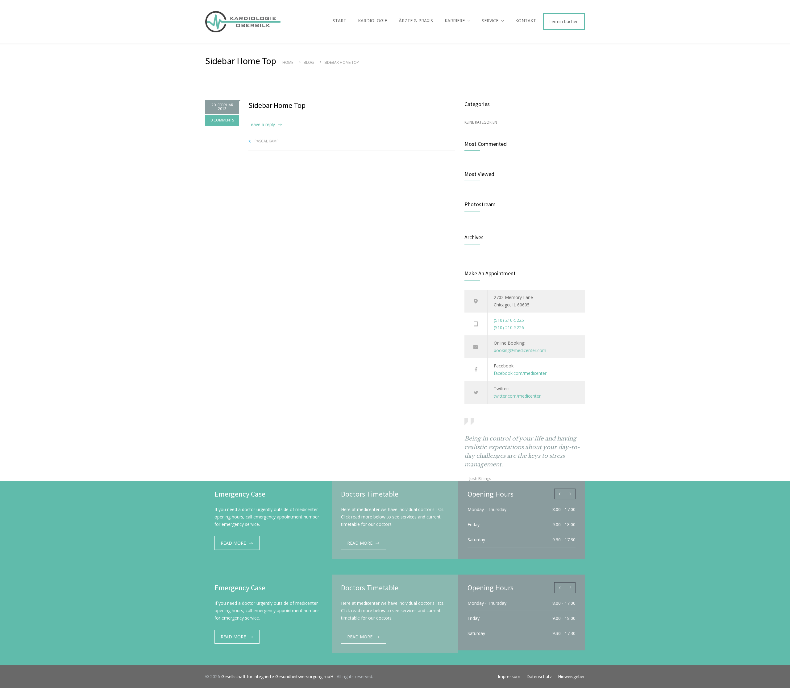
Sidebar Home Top (277, 105)
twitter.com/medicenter (517, 396)
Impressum (509, 676)
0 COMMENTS (222, 120)
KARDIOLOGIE (372, 20)
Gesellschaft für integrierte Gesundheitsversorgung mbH (278, 676)
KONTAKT (525, 20)
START (339, 20)
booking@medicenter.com (520, 350)
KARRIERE (455, 20)
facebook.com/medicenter (520, 373)
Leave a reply (261, 124)
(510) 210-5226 (509, 327)
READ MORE (233, 543)
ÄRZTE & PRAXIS (416, 20)
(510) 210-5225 (509, 320)
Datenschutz (539, 676)
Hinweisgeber (571, 676)
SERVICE (490, 20)
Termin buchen (564, 21)
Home (287, 62)
